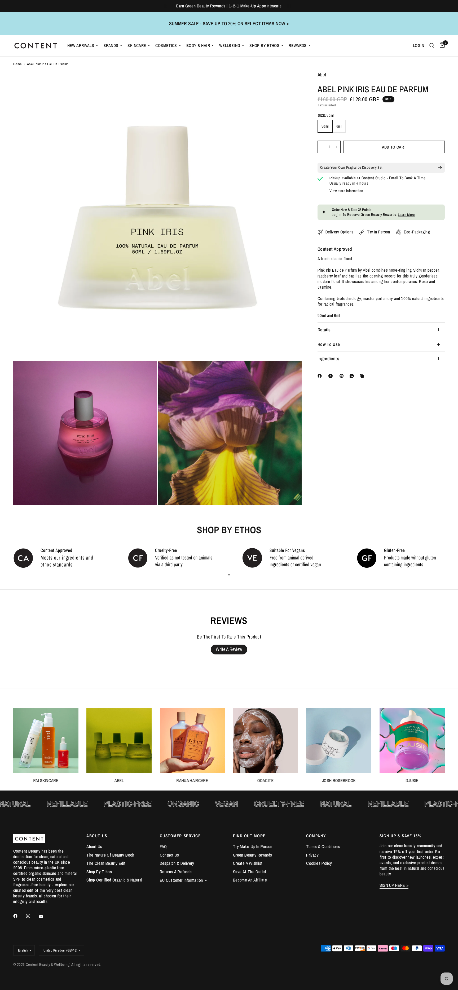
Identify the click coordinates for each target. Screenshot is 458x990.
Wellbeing (229, 45)
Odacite (265, 780)
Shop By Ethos (264, 45)
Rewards (298, 45)
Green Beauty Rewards (252, 855)
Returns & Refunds (176, 872)
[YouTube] (45, 917)
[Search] (432, 45)
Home (17, 64)
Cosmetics (166, 45)
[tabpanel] (57, 557)
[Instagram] (32, 916)
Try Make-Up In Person (252, 846)
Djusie (412, 780)
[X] (331, 376)
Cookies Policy (319, 863)
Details (324, 330)
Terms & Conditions (323, 846)
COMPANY (316, 836)
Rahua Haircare (192, 780)
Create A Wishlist (247, 863)
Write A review (229, 649)
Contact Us (169, 855)
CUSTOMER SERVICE (180, 836)
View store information (346, 190)
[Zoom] (290, 83)
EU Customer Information (181, 880)
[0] (441, 45)
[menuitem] (83, 45)
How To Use (329, 344)
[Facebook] (321, 376)
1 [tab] (229, 575)
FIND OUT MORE (249, 836)
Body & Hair (198, 45)
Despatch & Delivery (177, 863)
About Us (94, 846)
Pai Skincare (46, 780)
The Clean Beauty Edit (105, 863)
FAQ (163, 846)
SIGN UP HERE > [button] (394, 885)
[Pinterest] (343, 376)
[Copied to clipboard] (363, 376)
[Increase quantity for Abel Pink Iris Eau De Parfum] (336, 147)
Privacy (312, 855)
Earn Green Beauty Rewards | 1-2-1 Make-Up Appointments (228, 6)
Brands (110, 45)
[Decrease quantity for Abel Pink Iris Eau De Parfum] (322, 147)
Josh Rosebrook (339, 780)
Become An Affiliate (250, 880)
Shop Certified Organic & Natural (114, 880)
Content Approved (335, 249)
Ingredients (328, 358)
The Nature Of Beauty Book (110, 855)
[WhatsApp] (353, 376)
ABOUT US (96, 836)
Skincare (136, 45)
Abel (119, 780)
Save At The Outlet (249, 872)
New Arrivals (80, 45)
